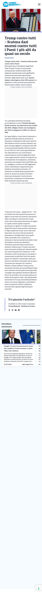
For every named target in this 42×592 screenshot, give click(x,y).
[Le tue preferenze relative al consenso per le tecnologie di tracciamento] (38, 588)
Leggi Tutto (29, 364)
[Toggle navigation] (39, 4)
